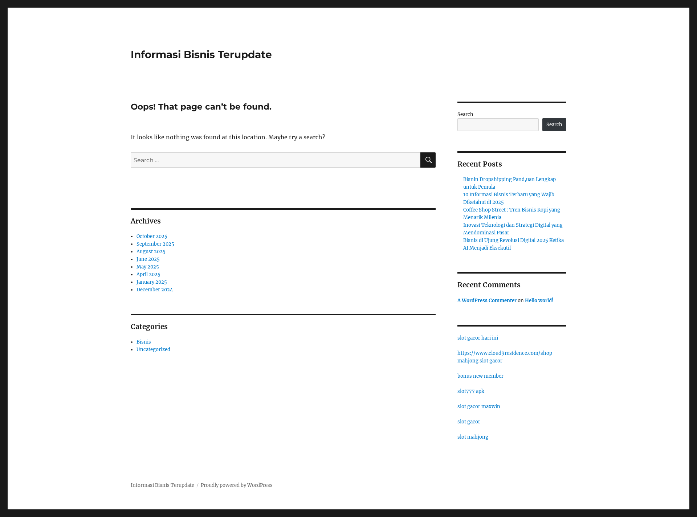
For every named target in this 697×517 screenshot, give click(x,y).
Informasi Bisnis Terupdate (201, 54)
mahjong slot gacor (479, 361)
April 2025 (148, 274)
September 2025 (155, 244)
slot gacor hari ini (477, 338)
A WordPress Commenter (487, 301)
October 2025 (151, 236)
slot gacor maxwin (478, 406)
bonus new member (480, 376)
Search (465, 114)
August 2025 (151, 252)
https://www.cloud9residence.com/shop (504, 353)
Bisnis (143, 342)
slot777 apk (470, 391)
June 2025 (148, 259)
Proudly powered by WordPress (237, 485)
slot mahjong (472, 437)
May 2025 (147, 267)
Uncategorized (153, 349)
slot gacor (468, 422)
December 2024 (154, 290)
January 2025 (151, 282)
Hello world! (539, 301)
